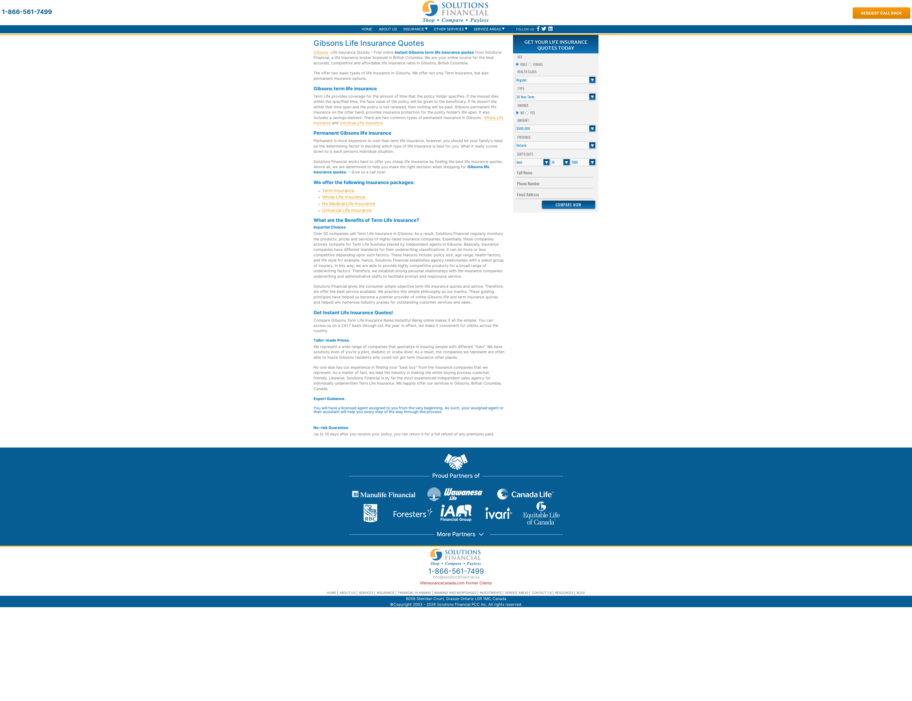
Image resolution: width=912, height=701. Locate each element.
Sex (519, 56)
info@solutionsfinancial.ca (456, 577)
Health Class (527, 71)
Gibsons (321, 52)
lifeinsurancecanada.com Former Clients (456, 583)
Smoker (522, 105)
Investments (491, 593)
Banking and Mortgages (455, 593)
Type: (521, 88)
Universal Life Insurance (361, 122)
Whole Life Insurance (343, 197)
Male (523, 64)
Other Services (449, 29)
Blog (581, 593)
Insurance (385, 593)
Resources (564, 593)
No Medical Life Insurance (348, 203)
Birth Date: (525, 154)
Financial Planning (414, 593)
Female (538, 64)
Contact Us (542, 593)
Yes (532, 112)
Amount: (523, 120)
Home (367, 29)
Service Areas (516, 593)
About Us (388, 29)
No (522, 112)
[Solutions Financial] (456, 12)
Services (366, 593)
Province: (524, 137)
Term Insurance (338, 190)
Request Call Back (881, 13)
